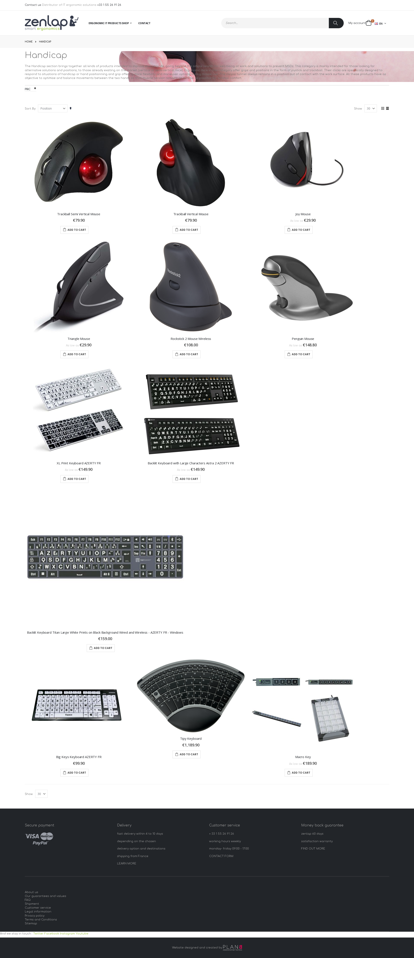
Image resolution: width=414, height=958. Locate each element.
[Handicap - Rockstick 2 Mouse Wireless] (191, 287)
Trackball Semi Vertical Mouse (78, 214)
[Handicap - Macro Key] (303, 705)
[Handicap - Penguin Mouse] (303, 287)
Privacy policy (34, 915)
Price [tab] (28, 89)
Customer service (38, 907)
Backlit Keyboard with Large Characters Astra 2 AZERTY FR (191, 463)
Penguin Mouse (303, 338)
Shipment (32, 903)
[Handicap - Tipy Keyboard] (191, 696)
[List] (387, 109)
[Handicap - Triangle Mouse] (79, 287)
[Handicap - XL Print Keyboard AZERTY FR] (79, 411)
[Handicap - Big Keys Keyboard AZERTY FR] (79, 705)
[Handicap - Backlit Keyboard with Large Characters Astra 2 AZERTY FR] (191, 411)
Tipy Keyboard (191, 738)
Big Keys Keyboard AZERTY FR (79, 757)
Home (29, 42)
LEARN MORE (126, 863)
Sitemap (31, 923)
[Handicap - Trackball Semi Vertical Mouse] (79, 162)
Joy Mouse (303, 214)
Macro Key (303, 757)
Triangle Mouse (78, 338)
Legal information (38, 911)
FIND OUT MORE (313, 848)
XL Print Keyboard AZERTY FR (79, 463)
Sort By (30, 108)
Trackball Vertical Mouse (191, 214)
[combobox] (282, 23)
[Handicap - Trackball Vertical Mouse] (191, 162)
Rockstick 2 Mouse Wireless (191, 338)
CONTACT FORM (221, 856)
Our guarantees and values (45, 896)
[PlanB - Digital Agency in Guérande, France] (232, 947)
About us (31, 892)
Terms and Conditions (41, 919)
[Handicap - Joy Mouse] (303, 162)
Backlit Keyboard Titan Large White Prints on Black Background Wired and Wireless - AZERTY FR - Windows (105, 632)
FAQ (28, 899)
